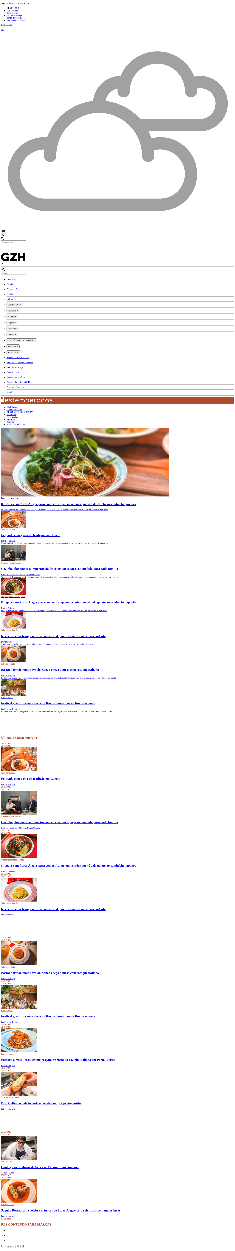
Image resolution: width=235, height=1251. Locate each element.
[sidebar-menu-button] (3, 231)
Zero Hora (11, 284)
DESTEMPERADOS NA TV (20, 412)
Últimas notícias (13, 279)
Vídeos (10, 299)
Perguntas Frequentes (16, 387)
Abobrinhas (12, 407)
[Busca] (3, 235)
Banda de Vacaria (14, 18)
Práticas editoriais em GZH (18, 382)
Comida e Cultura (14, 409)
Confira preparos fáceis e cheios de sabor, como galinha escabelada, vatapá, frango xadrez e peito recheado (47, 644)
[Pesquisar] (3, 270)
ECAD (10, 392)
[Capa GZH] (117, 248)
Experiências (12, 417)
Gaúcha (10, 294)
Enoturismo (11, 414)
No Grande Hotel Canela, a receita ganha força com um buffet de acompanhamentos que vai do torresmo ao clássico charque (54, 543)
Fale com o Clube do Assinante (20, 362)
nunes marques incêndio (17, 20)
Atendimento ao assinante (18, 357)
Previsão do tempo (14, 15)
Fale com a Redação (15, 367)
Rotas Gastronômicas (16, 424)
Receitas (10, 422)
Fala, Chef (11, 419)
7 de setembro (12, 10)
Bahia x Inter (12, 13)
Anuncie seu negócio (16, 377)
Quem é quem (13, 372)
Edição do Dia (13, 289)
